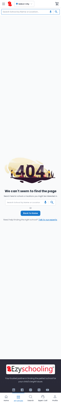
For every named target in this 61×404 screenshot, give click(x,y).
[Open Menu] (3, 3)
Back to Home (30, 213)
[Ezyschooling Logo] (9, 3)
